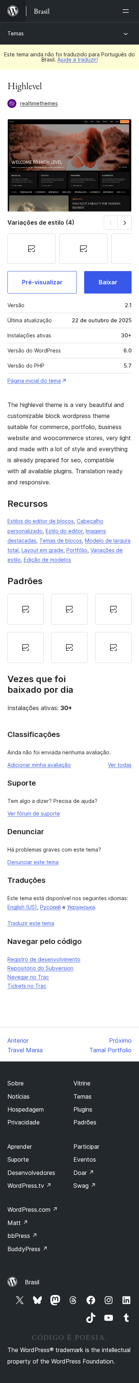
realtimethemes (39, 103)
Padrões (84, 1122)
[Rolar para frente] (125, 222)
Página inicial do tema (34, 381)
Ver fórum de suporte (33, 813)
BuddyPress (27, 1249)
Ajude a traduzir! (77, 59)
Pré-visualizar (42, 282)
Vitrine (81, 1083)
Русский (50, 907)
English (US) (22, 907)
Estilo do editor (64, 531)
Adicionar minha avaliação (39, 765)
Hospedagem (25, 1109)
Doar (83, 1172)
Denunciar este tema (33, 862)
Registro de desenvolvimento (43, 959)
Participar (86, 1146)
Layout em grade (42, 550)
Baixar (108, 282)
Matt (17, 1222)
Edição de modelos (47, 560)
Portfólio (76, 550)
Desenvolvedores (31, 1172)
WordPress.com (32, 1209)
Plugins (82, 1109)
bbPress (22, 1235)
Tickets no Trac (26, 986)
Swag (84, 1185)
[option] (25, 609)
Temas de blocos (60, 540)
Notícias (18, 1096)
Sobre (15, 1083)
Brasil (32, 1282)
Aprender (19, 1146)
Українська (81, 907)
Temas (15, 33)
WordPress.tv (29, 1185)
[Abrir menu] (127, 11)
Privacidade (23, 1122)
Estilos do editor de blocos (40, 521)
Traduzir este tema (30, 923)
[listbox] (69, 628)
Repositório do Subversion (40, 968)
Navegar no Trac (28, 977)
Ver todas (120, 765)
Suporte (18, 1159)
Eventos (84, 1159)
